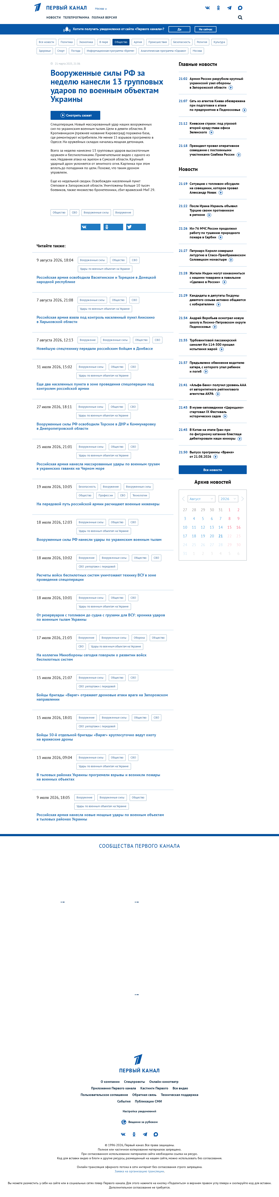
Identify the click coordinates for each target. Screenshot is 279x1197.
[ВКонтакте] (90, 227)
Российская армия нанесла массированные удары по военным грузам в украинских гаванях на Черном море (98, 466)
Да (179, 29)
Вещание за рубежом (143, 1122)
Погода (75, 51)
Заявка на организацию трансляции (139, 1171)
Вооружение (123, 212)
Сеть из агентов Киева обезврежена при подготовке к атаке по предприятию (217, 105)
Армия (138, 42)
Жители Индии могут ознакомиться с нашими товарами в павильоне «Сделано (217, 277)
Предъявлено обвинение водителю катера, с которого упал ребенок (217, 366)
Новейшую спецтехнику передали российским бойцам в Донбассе (95, 348)
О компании (110, 1081)
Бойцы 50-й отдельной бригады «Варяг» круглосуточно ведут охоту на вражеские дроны (96, 737)
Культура (219, 42)
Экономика (86, 42)
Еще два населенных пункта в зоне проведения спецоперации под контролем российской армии (95, 386)
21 (220, 535)
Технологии (140, 495)
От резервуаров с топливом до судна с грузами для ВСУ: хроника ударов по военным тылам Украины (101, 617)
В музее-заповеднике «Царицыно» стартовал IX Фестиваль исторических (217, 411)
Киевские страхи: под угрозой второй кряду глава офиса (213, 127)
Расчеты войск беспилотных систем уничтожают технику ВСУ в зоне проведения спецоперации (96, 577)
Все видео (180, 1088)
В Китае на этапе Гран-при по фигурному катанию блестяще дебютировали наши (216, 433)
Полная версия (104, 17)
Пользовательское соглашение (104, 1094)
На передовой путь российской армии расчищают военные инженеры (98, 503)
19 (203, 535)
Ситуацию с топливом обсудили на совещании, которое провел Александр (214, 187)
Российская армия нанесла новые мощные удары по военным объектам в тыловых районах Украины (100, 817)
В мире (103, 42)
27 (185, 509)
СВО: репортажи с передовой (97, 566)
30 (212, 509)
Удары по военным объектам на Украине (105, 269)
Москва (197, 51)
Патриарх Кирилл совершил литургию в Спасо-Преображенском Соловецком (218, 254)
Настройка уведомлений (139, 1111)
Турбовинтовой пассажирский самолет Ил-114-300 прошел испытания (213, 344)
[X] (136, 227)
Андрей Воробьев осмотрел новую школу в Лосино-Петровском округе (218, 322)
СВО (74, 212)
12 (203, 527)
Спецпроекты (134, 1081)
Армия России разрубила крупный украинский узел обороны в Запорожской (216, 82)
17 (185, 535)
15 (229, 527)
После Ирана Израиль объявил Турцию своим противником (213, 210)
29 (203, 509)
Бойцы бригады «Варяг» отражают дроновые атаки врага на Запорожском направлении (102, 697)
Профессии (106, 495)
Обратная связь (144, 1094)
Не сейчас (205, 29)
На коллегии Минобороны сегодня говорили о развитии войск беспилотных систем (91, 657)
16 (238, 527)
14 (220, 527)
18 (194, 535)
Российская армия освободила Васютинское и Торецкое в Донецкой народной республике (96, 279)
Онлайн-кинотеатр (164, 1081)
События (124, 1101)
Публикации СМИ (148, 1101)
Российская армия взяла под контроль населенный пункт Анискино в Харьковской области (96, 319)
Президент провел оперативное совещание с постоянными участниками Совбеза (214, 150)
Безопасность (181, 42)
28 (194, 509)
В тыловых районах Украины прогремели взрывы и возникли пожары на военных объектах (98, 777)
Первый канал (66, 8)
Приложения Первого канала (113, 1088)
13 (212, 527)
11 (194, 527)
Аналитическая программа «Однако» (163, 51)
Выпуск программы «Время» (212, 454)
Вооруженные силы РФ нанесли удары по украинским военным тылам (99, 539)
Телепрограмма (76, 17)
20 (212, 535)
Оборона (139, 638)
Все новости (46, 42)
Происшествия (157, 42)
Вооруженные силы (96, 212)
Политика (67, 42)
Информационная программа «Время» (110, 51)
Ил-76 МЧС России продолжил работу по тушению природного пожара (215, 232)
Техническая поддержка (179, 1094)
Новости (53, 17)
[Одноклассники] (113, 227)
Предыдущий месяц (183, 498)
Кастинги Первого (154, 1088)
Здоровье (45, 51)
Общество (121, 42)
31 (220, 509)
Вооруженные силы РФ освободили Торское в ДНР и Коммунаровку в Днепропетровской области (96, 426)
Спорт (61, 51)
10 (185, 527)
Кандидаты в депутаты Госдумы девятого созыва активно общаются (218, 299)
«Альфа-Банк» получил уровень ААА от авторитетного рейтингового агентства (218, 389)
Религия (202, 42)
